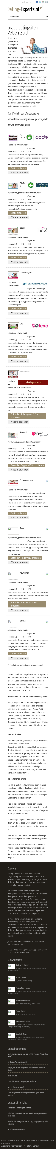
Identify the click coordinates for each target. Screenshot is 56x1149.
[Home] (28, 8)
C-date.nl (22, 136)
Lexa (21, 323)
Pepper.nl (23, 432)
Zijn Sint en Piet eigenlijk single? (17, 1062)
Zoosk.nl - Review (21, 1034)
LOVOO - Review (21, 977)
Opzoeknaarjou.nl (26, 272)
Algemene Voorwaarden (11, 1146)
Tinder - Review (21, 1011)
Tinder (22, 528)
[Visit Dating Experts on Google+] (43, 2)
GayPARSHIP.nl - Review (23, 1021)
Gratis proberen (18, 168)
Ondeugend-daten (26, 480)
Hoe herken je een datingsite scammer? (20, 1108)
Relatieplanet (24, 371)
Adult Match (24, 573)
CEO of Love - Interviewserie (16, 1129)
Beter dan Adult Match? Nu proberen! (24, 604)
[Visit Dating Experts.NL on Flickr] (46, 2)
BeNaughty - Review (22, 965)
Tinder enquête (12, 1076)
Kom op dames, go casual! (16, 1087)
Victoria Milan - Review (23, 988)
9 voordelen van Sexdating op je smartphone (22, 1081)
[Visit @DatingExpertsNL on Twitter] (40, 2)
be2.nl (22, 228)
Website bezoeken (19, 172)
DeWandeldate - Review (23, 1000)
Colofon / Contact (31, 1146)
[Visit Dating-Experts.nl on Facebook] (37, 2)
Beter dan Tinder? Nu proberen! (26, 558)
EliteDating (23, 184)
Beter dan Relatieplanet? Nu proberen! (24, 416)
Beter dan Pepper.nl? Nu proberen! (27, 465)
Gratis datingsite (38, 848)
